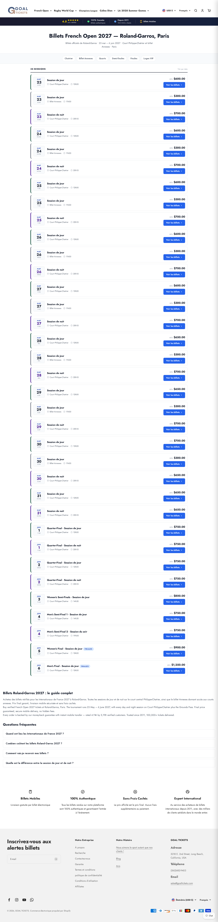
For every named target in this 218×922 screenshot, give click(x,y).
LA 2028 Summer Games (132, 10)
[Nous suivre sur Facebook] (9, 900)
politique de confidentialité (88, 875)
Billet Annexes (86, 58)
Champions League (88, 10)
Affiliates (79, 886)
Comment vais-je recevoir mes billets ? (27, 753)
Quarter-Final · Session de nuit (64, 545)
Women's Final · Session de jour (64, 648)
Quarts (102, 58)
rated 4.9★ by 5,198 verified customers (105, 715)
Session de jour (55, 80)
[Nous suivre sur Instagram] (17, 900)
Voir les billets (173, 84)
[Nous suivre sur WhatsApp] (32, 900)
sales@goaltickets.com (182, 883)
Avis (118, 866)
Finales (134, 58)
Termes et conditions (85, 869)
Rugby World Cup (64, 10)
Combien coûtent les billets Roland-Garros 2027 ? (34, 743)
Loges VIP (148, 58)
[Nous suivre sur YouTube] (24, 900)
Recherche (80, 853)
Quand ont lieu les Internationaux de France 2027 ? (35, 733)
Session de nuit (55, 114)
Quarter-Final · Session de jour (64, 528)
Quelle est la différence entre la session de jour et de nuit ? (40, 763)
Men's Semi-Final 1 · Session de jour (67, 614)
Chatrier (69, 58)
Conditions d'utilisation (86, 881)
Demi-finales (118, 58)
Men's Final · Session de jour (63, 666)
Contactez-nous (82, 858)
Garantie (79, 864)
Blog (118, 858)
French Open (41, 10)
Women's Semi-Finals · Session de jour (68, 597)
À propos (79, 847)
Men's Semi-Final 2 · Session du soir (67, 631)
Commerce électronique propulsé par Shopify (50, 910)
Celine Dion (106, 10)
